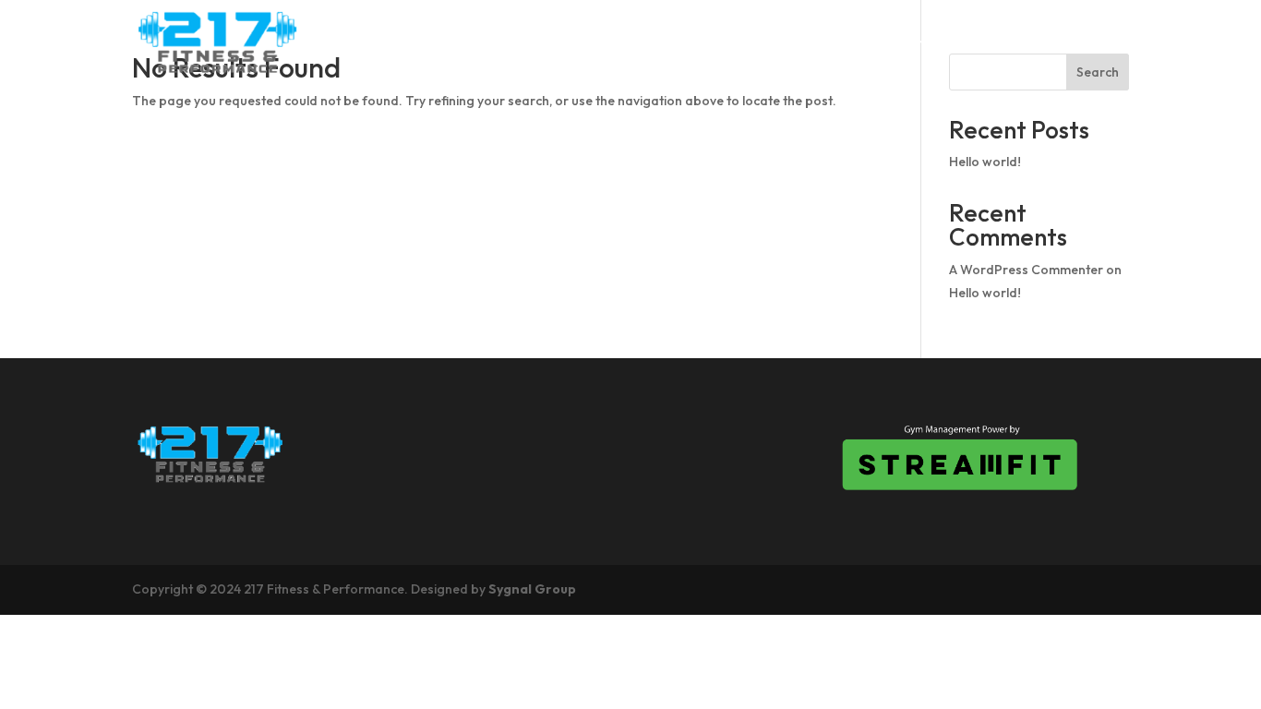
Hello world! (985, 161)
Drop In (846, 42)
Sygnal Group (532, 589)
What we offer (1059, 42)
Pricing (935, 42)
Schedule (746, 42)
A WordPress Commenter (1026, 269)
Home (577, 42)
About (654, 42)
